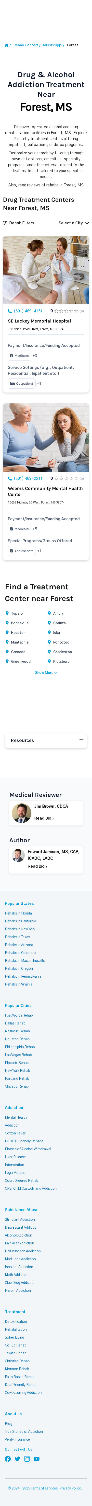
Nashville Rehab (17, 1031)
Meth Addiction (16, 1275)
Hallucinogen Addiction (23, 1251)
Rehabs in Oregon (19, 968)
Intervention (14, 1165)
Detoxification (16, 1322)
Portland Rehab (17, 1078)
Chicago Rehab (17, 1086)
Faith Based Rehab (20, 1377)
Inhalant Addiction (19, 1267)
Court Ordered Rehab (21, 1181)
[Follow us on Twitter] (17, 1458)
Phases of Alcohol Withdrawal (28, 1149)
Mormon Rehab (17, 1369)
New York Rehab (17, 1071)
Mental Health (16, 1117)
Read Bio (43, 818)
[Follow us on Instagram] (27, 1458)
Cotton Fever (15, 1133)
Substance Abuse (22, 1210)
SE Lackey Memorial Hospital (39, 321)
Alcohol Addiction (18, 1235)
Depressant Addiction (22, 1227)
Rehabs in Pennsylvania (23, 976)
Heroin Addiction (18, 1290)
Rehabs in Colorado (20, 953)
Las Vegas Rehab (18, 1055)
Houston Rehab (17, 1039)
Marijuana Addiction (20, 1259)
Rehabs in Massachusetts (25, 961)
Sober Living (14, 1337)
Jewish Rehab (15, 1353)
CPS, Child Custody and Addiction (31, 1188)
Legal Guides (15, 1173)
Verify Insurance (17, 1439)
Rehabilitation (16, 1329)
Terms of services (44, 1488)
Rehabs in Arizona (19, 945)
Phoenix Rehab (17, 1063)
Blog (8, 1424)
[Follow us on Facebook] (8, 1458)
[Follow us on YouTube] (36, 1458)
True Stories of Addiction (24, 1432)
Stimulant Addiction (20, 1219)
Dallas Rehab (15, 1023)
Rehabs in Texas (17, 937)
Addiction (14, 1108)
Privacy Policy (70, 1488)
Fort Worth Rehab (19, 1015)
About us (13, 1414)
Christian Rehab (17, 1361)
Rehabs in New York (20, 929)
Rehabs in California (20, 921)
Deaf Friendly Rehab (21, 1385)
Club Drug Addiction (20, 1283)
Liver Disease (15, 1157)
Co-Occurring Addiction (23, 1393)
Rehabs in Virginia (18, 984)
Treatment (15, 1312)
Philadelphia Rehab (20, 1047)
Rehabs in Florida (18, 913)
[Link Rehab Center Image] (46, 270)
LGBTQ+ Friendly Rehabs (24, 1141)
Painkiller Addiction (19, 1243)
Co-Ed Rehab (15, 1345)
